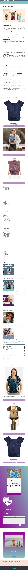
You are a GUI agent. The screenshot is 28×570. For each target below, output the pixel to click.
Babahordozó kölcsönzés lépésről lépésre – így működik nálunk (10, 275)
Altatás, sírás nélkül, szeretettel (7, 323)
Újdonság (14, 548)
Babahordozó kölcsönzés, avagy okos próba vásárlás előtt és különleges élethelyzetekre (13, 291)
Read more (24, 278)
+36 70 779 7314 (5, 0)
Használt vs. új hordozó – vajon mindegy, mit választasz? (10, 339)
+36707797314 (6, 90)
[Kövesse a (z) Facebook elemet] (6, 513)
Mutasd (14, 555)
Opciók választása (14, 126)
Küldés (23, 524)
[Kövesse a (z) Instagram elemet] (7, 513)
